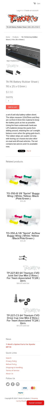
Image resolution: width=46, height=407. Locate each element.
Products (16, 37)
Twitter (8, 384)
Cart (38, 3)
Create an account (31, 10)
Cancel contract (35, 403)
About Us (9, 374)
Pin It (29, 151)
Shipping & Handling (14, 367)
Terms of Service (12, 370)
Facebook (13, 384)
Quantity (9, 97)
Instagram (18, 384)
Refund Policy (11, 364)
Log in (19, 10)
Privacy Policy (11, 361)
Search (8, 358)
